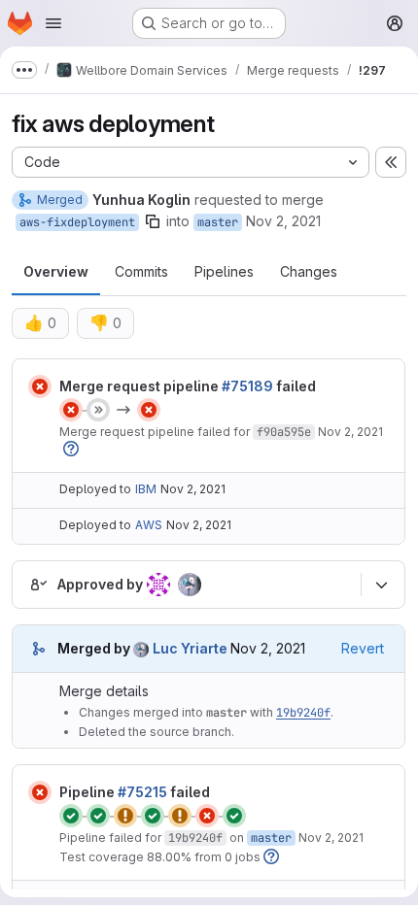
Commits (141, 271)
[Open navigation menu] (53, 23)
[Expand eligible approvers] (381, 584)
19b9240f (303, 713)
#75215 (142, 792)
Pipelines (224, 271)
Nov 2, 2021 (283, 221)
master (217, 222)
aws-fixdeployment (77, 222)
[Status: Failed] (40, 386)
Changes (308, 271)
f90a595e (284, 432)
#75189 (247, 386)
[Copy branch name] (152, 221)
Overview (55, 271)
